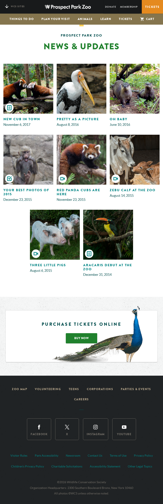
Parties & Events (136, 389)
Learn (105, 19)
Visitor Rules (18, 455)
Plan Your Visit (55, 19)
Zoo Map (19, 389)
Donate (110, 6)
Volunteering (48, 389)
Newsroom (73, 455)
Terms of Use (118, 455)
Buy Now (81, 338)
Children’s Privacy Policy (27, 466)
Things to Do (22, 19)
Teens (74, 389)
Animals (85, 19)
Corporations (100, 389)
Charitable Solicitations (66, 466)
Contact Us (95, 455)
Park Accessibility (46, 455)
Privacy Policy (143, 455)
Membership (129, 6)
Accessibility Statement (105, 466)
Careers (81, 399)
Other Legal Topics (140, 466)
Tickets (125, 19)
